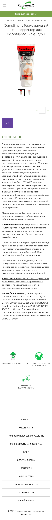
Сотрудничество (26, 492)
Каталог (26, 420)
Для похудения (39, 20)
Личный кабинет (26, 500)
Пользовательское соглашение (26, 436)
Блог (26, 452)
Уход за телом (23, 20)
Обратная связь (26, 460)
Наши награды (26, 476)
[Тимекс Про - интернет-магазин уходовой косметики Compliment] (26, 5)
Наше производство (26, 484)
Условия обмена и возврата (26, 444)
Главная (10, 20)
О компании (26, 428)
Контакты (26, 468)
